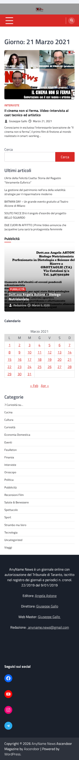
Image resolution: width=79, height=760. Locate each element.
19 (50, 359)
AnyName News (44, 743)
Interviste (11, 105)
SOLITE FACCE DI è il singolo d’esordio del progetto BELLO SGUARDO (35, 215)
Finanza (9, 457)
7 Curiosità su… (13, 405)
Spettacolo (11, 510)
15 (9, 359)
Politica (9, 479)
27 (59, 366)
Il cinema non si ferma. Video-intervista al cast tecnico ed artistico (36, 113)
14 (70, 352)
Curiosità (9, 427)
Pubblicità (17, 289)
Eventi (8, 442)
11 (39, 352)
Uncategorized (13, 540)
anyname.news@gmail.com (48, 627)
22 (9, 366)
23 (20, 366)
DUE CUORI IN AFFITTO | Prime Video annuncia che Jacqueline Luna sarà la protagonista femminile (35, 227)
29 (9, 374)
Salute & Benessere (16, 502)
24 (29, 366)
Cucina (8, 412)
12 (50, 352)
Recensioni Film (14, 495)
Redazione (19, 305)
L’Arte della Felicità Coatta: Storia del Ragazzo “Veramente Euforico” (32, 180)
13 (59, 352)
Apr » (45, 385)
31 (29, 374)
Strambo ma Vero (15, 525)
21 (70, 359)
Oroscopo (10, 472)
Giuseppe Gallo (18, 121)
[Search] (71, 20)
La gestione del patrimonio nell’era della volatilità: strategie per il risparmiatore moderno (35, 192)
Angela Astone (46, 595)
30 (20, 374)
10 (29, 352)
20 (59, 359)
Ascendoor (32, 748)
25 (39, 366)
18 (39, 359)
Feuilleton (10, 450)
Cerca (8, 149)
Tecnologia (11, 532)
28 (70, 366)
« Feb (34, 385)
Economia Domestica (17, 434)
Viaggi (8, 547)
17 (29, 359)
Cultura (8, 419)
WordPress (12, 754)
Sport (7, 517)
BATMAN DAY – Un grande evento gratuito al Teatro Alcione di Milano (36, 203)
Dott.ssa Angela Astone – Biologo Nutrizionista (35, 297)
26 (50, 366)
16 (20, 359)
